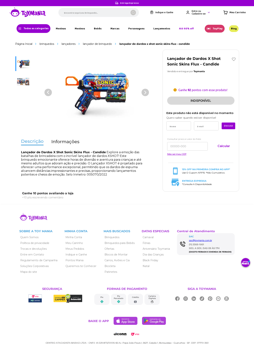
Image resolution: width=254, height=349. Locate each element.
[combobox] (98, 12)
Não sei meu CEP (177, 154)
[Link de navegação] (27, 12)
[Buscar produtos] (133, 12)
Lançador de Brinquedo (97, 44)
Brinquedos (47, 44)
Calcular (224, 146)
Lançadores (68, 44)
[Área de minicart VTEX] (234, 12)
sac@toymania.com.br (200, 240)
